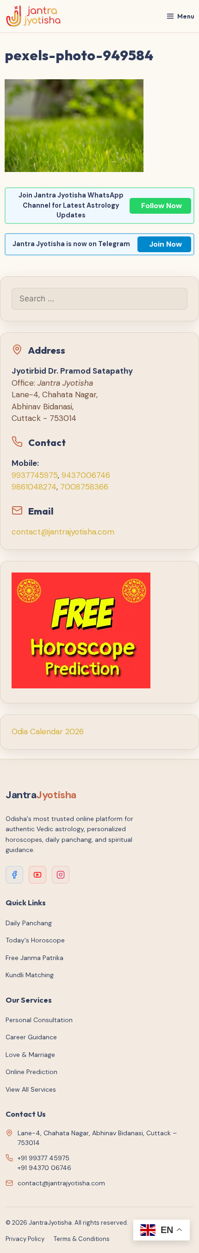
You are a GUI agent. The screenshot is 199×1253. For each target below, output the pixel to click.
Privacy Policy (25, 1239)
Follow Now (161, 205)
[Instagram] (60, 875)
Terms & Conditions (82, 1239)
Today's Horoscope (35, 940)
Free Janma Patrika (34, 958)
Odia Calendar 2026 (48, 731)
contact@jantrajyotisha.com (63, 532)
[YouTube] (37, 875)
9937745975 (35, 475)
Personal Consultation (39, 1020)
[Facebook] (14, 875)
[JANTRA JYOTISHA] (33, 16)
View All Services (31, 1089)
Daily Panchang (29, 923)
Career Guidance (31, 1037)
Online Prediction (31, 1072)
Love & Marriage (30, 1054)
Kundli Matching (30, 975)
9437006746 (86, 475)
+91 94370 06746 (44, 1168)
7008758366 (84, 487)
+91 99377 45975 (43, 1158)
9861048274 (34, 487)
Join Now (165, 244)
